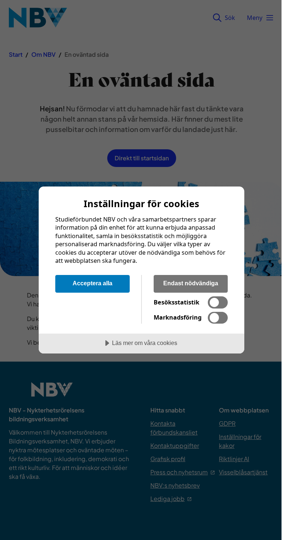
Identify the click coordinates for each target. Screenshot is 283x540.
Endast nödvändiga (190, 283)
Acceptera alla (92, 283)
